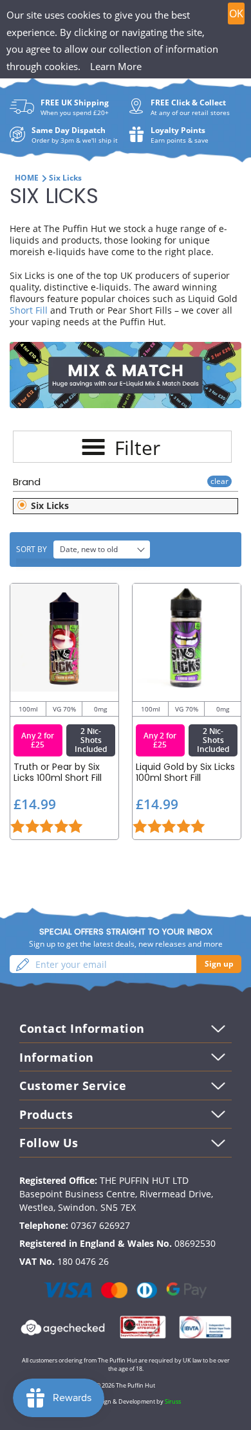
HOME (27, 177)
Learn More (116, 66)
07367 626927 (100, 1225)
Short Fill (29, 310)
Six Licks (48, 505)
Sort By (31, 549)
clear (219, 481)
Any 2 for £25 (37, 740)
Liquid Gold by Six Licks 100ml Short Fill (185, 772)
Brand (27, 481)
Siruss (173, 1401)
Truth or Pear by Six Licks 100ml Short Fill (58, 772)
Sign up (219, 963)
